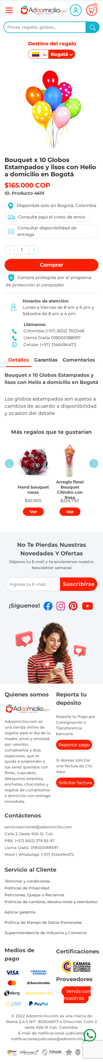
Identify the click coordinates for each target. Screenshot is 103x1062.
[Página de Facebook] (48, 605)
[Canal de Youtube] (87, 605)
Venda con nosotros (77, 995)
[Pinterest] (73, 605)
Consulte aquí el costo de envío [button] (51, 217)
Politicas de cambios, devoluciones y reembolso (51, 901)
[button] (9, 250)
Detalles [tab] (18, 360)
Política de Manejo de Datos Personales (43, 922)
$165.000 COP (27, 185)
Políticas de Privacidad (27, 888)
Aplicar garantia (20, 912)
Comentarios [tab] (79, 360)
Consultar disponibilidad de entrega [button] (46, 231)
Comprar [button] (51, 265)
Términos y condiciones (27, 881)
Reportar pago (74, 744)
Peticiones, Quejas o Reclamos (34, 895)
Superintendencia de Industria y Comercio (46, 932)
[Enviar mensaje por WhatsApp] (90, 1035)
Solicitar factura (75, 782)
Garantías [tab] (46, 360)
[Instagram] (60, 605)
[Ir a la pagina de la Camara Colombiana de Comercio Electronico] (76, 966)
